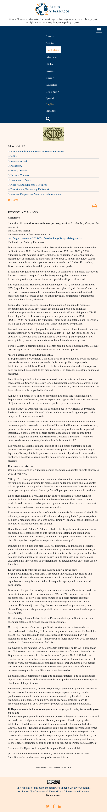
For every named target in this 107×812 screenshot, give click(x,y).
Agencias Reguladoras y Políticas (28, 184)
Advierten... (16, 165)
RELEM (50, 63)
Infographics (51, 84)
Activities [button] (50, 42)
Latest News (51, 56)
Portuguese (51, 110)
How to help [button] (51, 91)
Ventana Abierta (19, 161)
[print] (94, 206)
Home (14, 200)
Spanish (50, 98)
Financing (50, 70)
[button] (48, 118)
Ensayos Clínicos (19, 175)
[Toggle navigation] (99, 29)
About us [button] (50, 35)
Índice (13, 156)
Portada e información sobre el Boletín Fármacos (37, 151)
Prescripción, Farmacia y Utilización (30, 189)
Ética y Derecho (19, 170)
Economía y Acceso (21, 180)
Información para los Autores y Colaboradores (35, 194)
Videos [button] (49, 77)
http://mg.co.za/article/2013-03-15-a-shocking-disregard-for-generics (45, 238)
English (50, 104)
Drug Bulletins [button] (52, 49)
